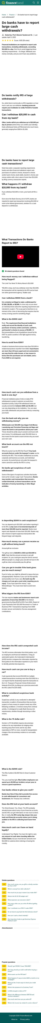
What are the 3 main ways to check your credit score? (22, 983)
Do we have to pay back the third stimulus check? (23, 912)
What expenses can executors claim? (19, 900)
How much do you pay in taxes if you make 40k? (22, 892)
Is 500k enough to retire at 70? (17, 991)
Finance (12, 15)
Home (4, 15)
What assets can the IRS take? (17, 974)
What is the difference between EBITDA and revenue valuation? (21, 995)
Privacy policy (25, 1019)
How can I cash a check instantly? (18, 915)
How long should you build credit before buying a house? (22, 970)
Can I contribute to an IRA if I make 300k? (20, 908)
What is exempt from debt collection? (19, 889)
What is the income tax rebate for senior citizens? (22, 1003)
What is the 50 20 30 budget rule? (18, 896)
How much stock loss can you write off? (19, 999)
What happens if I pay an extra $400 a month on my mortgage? (23, 978)
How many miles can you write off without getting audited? (22, 904)
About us (14, 1019)
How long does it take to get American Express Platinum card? (22, 919)
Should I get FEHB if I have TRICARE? (19, 966)
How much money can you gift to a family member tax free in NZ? (23, 885)
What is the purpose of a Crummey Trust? (20, 987)
